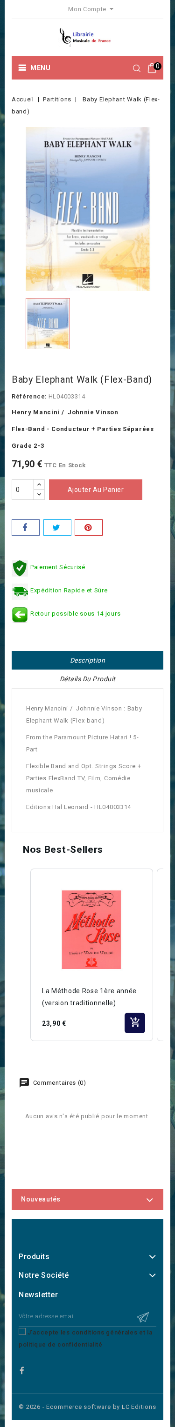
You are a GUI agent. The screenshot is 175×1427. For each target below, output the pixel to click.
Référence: (29, 396)
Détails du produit (88, 679)
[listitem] (91, 955)
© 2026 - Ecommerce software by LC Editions (87, 1406)
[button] (21, 955)
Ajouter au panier (96, 489)
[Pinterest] (88, 527)
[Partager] (25, 527)
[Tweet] (57, 527)
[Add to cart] (135, 1023)
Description (87, 660)
